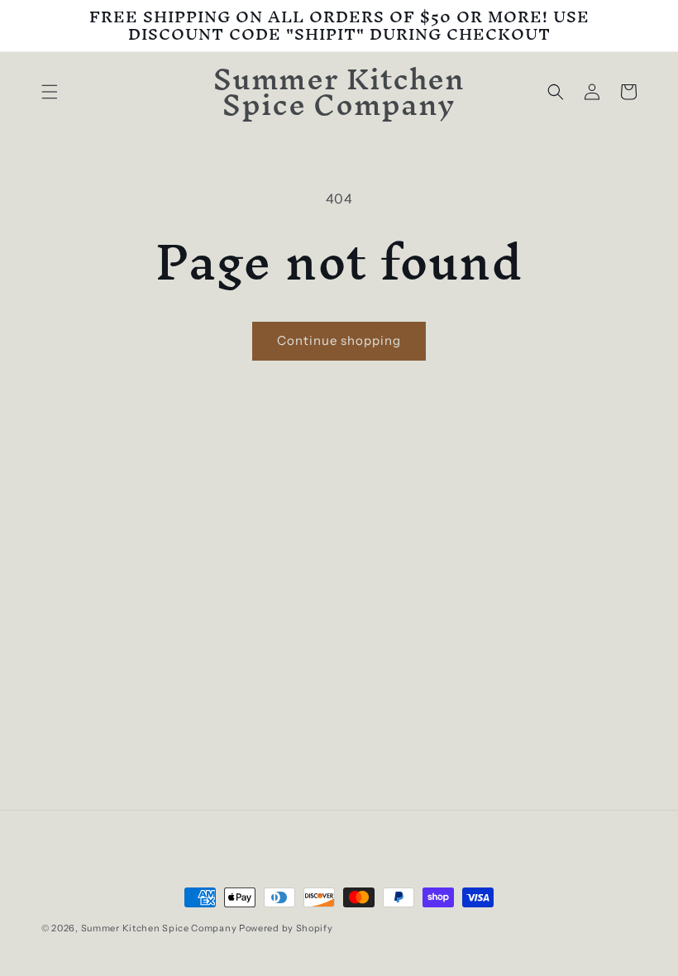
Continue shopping (339, 340)
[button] (49, 92)
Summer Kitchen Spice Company (159, 928)
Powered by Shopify (286, 928)
